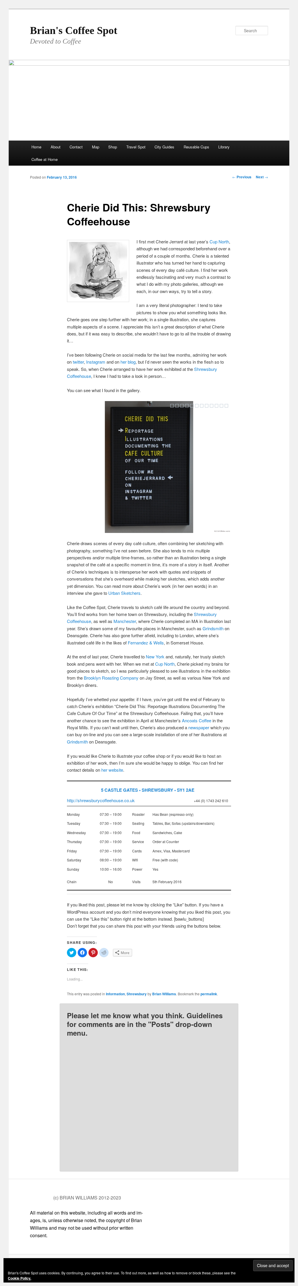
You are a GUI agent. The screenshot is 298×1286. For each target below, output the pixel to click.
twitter (78, 362)
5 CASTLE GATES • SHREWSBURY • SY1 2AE (147, 790)
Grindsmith (213, 628)
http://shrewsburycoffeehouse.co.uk (101, 800)
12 (226, 405)
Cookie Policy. (19, 1278)
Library (224, 147)
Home (36, 147)
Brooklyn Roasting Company (111, 678)
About (56, 147)
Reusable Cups (196, 147)
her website (112, 770)
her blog (128, 362)
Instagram (95, 362)
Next (262, 176)
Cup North (219, 241)
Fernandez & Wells (146, 643)
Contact (76, 147)
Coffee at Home (44, 159)
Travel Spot (136, 147)
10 (216, 405)
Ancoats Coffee (196, 720)
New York (155, 656)
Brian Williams (164, 993)
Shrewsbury (137, 993)
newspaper (198, 727)
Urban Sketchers (124, 593)
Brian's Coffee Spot (73, 30)
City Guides (164, 147)
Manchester (124, 621)
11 (221, 405)
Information (115, 993)
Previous (241, 176)
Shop (112, 147)
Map (95, 147)
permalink (209, 993)
